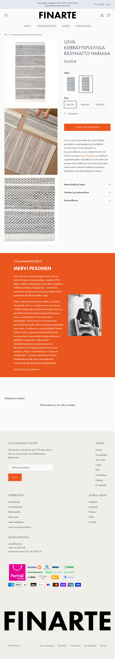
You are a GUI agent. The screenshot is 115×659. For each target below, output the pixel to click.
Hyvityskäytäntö (90, 645)
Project (99, 465)
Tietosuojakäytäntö (47, 645)
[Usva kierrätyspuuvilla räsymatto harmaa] (86, 84)
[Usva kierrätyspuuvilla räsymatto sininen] (71, 84)
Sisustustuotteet (46, 26)
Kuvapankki (101, 485)
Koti (5, 34)
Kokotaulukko (14, 511)
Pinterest (92, 511)
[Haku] (6, 15)
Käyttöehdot (62, 645)
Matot (27, 26)
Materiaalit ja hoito (74, 184)
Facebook (93, 506)
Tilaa (15, 477)
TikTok (91, 517)
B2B (97, 469)
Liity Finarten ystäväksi (46, 3)
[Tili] (101, 15)
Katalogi (99, 480)
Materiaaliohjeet (15, 522)
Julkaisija (103, 645)
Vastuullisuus (83, 26)
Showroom (101, 459)
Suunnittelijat (101, 454)
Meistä (65, 26)
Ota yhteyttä (13, 501)
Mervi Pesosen (87, 155)
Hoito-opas (13, 517)
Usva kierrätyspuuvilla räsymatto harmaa (26, 34)
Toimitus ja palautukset (76, 192)
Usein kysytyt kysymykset (19, 527)
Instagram (93, 501)
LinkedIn (92, 522)
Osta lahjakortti (15, 506)
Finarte (17, 645)
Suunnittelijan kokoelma (27, 369)
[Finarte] (57, 15)
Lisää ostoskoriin (87, 127)
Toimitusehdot (75, 645)
